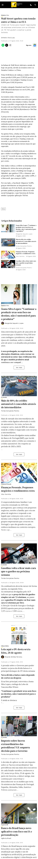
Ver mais (19, 367)
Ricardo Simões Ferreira (13, 657)
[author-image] (2, 323)
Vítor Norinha (6, 494)
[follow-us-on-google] (34, 45)
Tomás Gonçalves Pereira (10, 411)
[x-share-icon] (6, 46)
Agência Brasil (6, 838)
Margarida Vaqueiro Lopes (14, 323)
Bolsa (3, 209)
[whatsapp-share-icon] (2, 46)
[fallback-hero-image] (8, 228)
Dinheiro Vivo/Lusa (8, 38)
